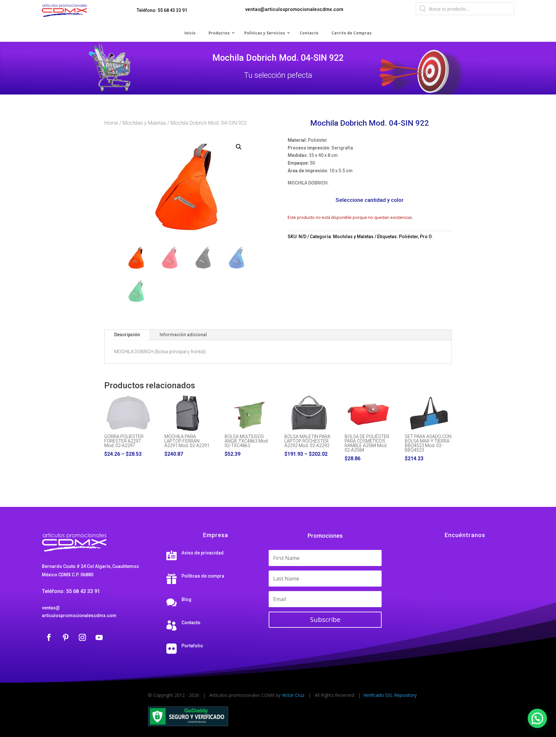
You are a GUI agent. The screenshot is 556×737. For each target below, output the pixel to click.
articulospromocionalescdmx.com (79, 615)
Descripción (127, 334)
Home (111, 123)
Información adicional (183, 334)
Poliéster (408, 236)
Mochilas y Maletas (144, 123)
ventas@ (51, 607)
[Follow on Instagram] (82, 637)
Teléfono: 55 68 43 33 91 (162, 10)
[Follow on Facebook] (49, 637)
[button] (239, 147)
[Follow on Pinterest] (66, 637)
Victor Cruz (293, 695)
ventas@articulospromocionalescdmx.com (294, 9)
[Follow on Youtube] (99, 637)
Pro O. (426, 236)
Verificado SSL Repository (390, 695)
